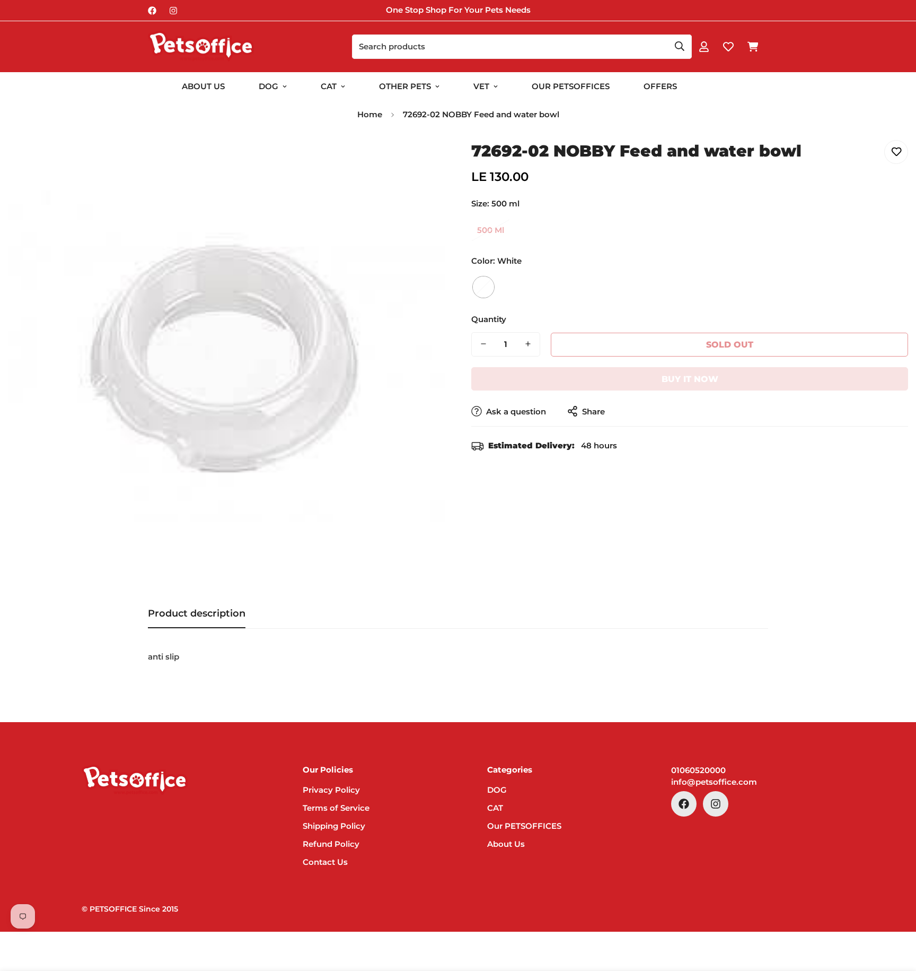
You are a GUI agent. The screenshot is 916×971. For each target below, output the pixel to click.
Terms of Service (336, 808)
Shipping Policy (334, 826)
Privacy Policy (331, 790)
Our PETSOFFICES (524, 826)
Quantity (488, 319)
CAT (329, 86)
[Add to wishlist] (896, 152)
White (483, 286)
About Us (203, 86)
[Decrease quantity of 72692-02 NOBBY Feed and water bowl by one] (483, 344)
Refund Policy (331, 844)
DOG (268, 86)
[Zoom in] (422, 160)
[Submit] (679, 46)
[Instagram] (173, 10)
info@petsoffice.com (714, 782)
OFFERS (660, 86)
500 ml (490, 230)
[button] (753, 46)
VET (481, 86)
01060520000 (698, 770)
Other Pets (405, 86)
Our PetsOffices (571, 86)
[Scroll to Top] (895, 913)
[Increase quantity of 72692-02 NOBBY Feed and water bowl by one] (528, 344)
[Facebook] (152, 10)
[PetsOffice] (201, 46)
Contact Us (325, 862)
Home (369, 114)
